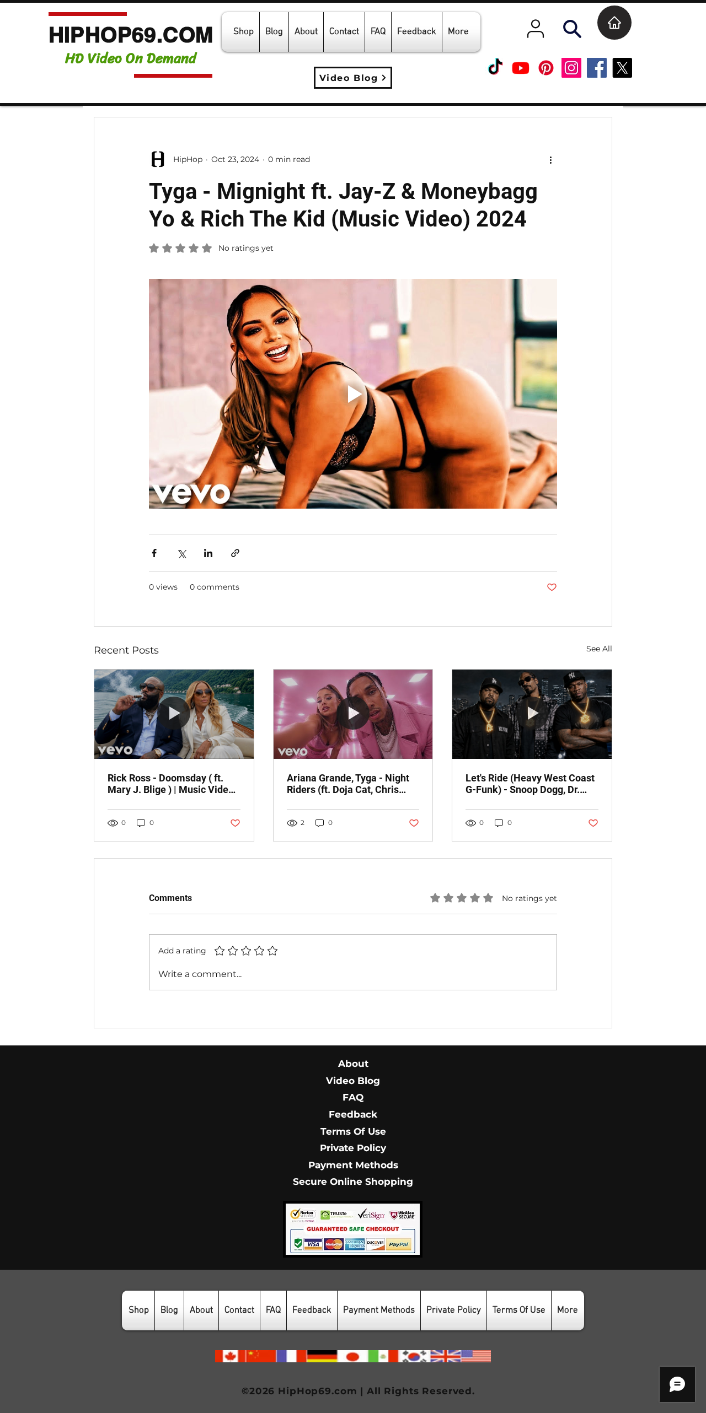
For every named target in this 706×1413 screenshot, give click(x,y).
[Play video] (353, 393)
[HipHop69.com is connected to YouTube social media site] (521, 68)
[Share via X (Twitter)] (181, 553)
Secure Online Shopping (353, 1181)
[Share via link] (235, 553)
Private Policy (353, 1147)
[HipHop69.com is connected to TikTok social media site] (495, 68)
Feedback (353, 1114)
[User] (536, 29)
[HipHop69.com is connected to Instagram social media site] (571, 68)
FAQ (353, 1097)
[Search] (572, 29)
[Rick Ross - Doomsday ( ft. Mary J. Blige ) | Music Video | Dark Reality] (174, 714)
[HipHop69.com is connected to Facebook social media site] (597, 68)
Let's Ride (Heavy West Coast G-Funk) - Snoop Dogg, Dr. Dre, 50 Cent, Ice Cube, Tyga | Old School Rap (530, 783)
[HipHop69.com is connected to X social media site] (622, 68)
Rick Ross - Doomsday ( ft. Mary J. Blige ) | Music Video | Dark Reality (173, 783)
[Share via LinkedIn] (208, 553)
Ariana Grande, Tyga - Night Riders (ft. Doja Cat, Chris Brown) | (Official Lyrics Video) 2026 (348, 783)
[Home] (614, 23)
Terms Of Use (353, 1131)
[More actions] (550, 159)
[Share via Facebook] (154, 553)
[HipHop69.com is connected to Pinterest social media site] (546, 68)
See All (599, 649)
